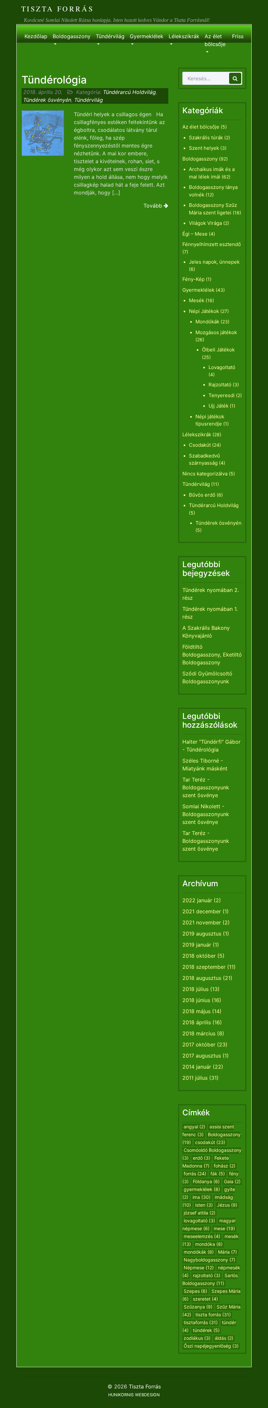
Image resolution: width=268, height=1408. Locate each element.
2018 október (199, 955)
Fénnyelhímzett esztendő (211, 244)
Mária (227, 1252)
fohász (224, 1165)
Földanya (206, 1181)
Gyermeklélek (146, 36)
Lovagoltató (222, 367)
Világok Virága (205, 223)
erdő (201, 1158)
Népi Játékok (204, 311)
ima (201, 1197)
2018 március (198, 1033)
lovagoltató (199, 1220)
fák (217, 1173)
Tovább (153, 205)
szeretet (205, 1299)
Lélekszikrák (184, 36)
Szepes (195, 1291)
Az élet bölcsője (215, 40)
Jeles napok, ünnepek (214, 262)
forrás (195, 1173)
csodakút (210, 1142)
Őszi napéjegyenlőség (211, 1346)
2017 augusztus (201, 1055)
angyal (194, 1126)
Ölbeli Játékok (218, 350)
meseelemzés (202, 1236)
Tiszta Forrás (57, 8)
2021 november (201, 922)
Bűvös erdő (202, 495)
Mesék (196, 300)
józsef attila (199, 1212)
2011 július (195, 1078)
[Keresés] (235, 78)
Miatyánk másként (204, 768)
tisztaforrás (201, 1322)
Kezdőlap (36, 36)
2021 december (201, 911)
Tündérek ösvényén (47, 100)
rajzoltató (206, 1275)
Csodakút (200, 445)
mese (224, 1228)
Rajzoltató (220, 384)
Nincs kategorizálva (204, 474)
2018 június (196, 1000)
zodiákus (197, 1338)
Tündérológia (54, 79)
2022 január (197, 900)
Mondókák (207, 321)
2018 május (196, 1011)
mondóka (209, 1244)
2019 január (196, 944)
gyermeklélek (202, 1189)
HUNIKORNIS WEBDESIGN (134, 1394)
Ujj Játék (218, 406)
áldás (224, 1338)
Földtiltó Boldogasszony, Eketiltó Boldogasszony (212, 654)
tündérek (206, 1330)
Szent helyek (204, 148)
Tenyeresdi (222, 395)
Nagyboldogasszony (209, 1259)
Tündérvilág (110, 36)
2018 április (196, 1022)
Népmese (199, 1267)
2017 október (198, 1044)
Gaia (232, 1181)
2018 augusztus (201, 978)
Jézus (227, 1205)
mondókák (199, 1252)
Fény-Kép (193, 279)
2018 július (195, 989)
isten (204, 1205)
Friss (237, 36)
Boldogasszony (72, 36)
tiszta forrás (213, 1314)
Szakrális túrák (206, 137)
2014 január (196, 1066)
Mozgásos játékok (216, 332)
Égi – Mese (195, 234)
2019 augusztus (201, 933)
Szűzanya (198, 1306)
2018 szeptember (204, 967)
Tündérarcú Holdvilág (129, 92)
